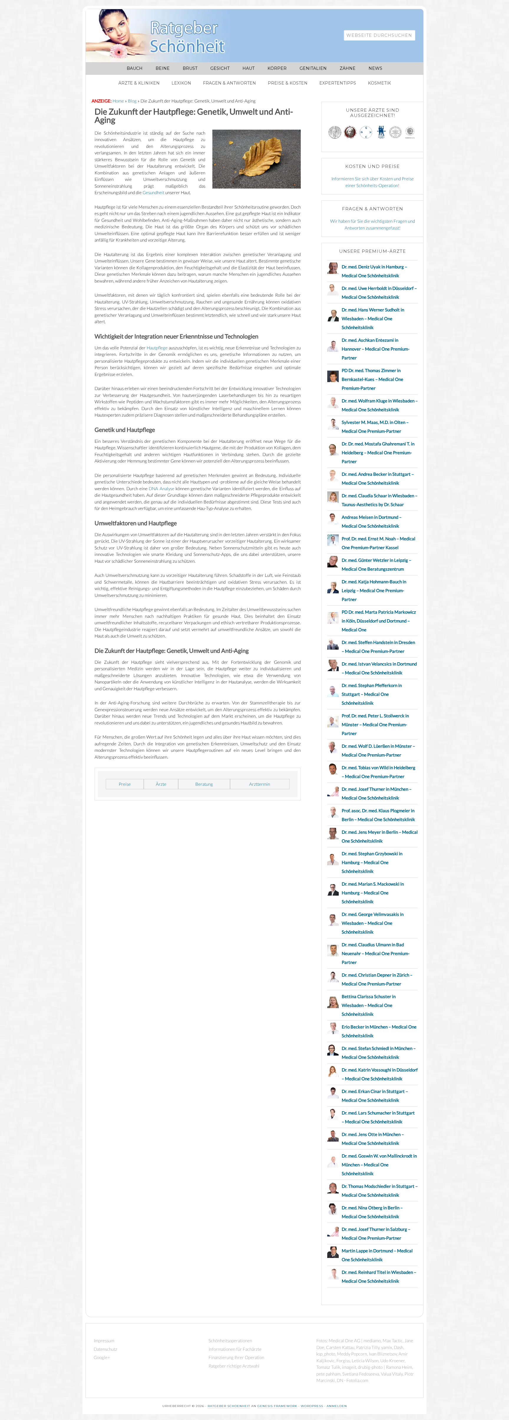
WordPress (312, 1406)
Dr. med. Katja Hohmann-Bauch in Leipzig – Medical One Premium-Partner (374, 590)
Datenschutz (105, 1349)
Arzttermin (259, 784)
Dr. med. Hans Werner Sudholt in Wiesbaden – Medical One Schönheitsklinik (373, 318)
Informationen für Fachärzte (235, 1349)
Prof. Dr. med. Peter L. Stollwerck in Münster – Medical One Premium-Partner (375, 724)
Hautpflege (157, 347)
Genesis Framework (277, 1406)
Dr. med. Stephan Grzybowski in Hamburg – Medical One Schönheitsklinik (372, 862)
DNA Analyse (161, 488)
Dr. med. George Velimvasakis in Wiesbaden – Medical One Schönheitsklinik (373, 923)
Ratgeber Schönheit (162, 35)
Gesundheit (153, 192)
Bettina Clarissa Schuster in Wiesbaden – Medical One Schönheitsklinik (369, 1005)
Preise (125, 784)
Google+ (102, 1357)
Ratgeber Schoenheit (229, 1406)
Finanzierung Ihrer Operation (236, 1357)
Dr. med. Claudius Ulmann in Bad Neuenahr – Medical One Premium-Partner (375, 953)
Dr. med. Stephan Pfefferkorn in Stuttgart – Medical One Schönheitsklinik (372, 694)
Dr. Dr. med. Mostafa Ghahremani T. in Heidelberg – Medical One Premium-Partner (378, 452)
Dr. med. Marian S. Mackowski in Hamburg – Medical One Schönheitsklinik (373, 892)
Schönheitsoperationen (230, 1340)
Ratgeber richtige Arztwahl (234, 1365)
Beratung (204, 784)
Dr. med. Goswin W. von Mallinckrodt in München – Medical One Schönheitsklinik (379, 1164)
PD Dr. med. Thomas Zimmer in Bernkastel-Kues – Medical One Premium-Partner (372, 379)
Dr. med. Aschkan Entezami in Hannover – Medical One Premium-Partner (375, 348)
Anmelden (337, 1406)
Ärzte (161, 784)
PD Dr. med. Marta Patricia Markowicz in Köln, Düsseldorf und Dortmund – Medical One (379, 620)
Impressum (104, 1340)
